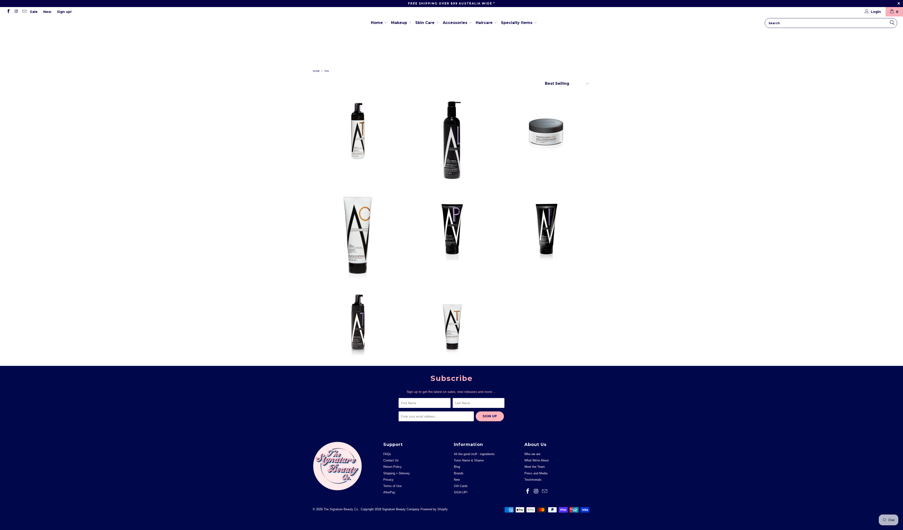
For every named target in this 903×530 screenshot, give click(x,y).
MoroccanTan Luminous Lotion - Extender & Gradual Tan (451, 140)
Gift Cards (461, 486)
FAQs (387, 454)
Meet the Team (534, 466)
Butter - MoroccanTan (545, 130)
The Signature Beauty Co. (21, 18)
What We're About (536, 460)
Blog (457, 466)
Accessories (455, 22)
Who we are (532, 454)
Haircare (485, 22)
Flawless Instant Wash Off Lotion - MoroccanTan (545, 225)
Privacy (388, 479)
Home (377, 22)
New (47, 12)
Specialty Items (517, 22)
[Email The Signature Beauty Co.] (24, 12)
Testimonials (533, 479)
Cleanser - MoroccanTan (357, 235)
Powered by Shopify (434, 509)
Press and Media (535, 473)
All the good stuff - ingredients (474, 454)
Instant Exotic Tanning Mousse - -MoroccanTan (357, 320)
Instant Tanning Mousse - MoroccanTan (357, 130)
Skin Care (425, 22)
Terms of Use (392, 486)
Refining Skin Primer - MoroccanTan (451, 225)
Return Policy (392, 466)
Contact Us (391, 460)
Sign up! (64, 12)
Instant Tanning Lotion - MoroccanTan (451, 320)
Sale (34, 12)
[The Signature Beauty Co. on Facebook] (8, 12)
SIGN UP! (460, 492)
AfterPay (389, 492)
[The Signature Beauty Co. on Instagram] (16, 12)
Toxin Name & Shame (469, 460)
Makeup (399, 22)
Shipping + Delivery (396, 473)
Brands (458, 473)
